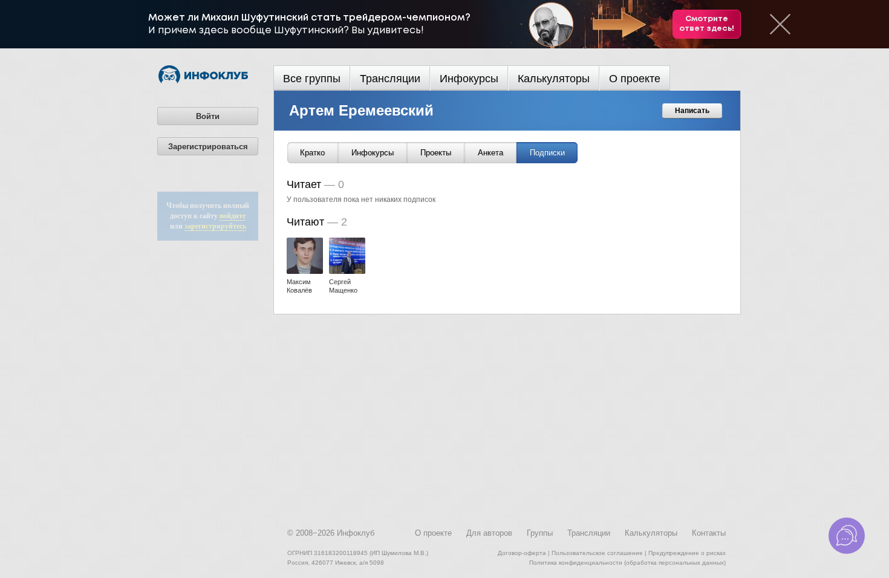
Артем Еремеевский (361, 110)
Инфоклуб (355, 532)
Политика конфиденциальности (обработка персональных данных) (627, 562)
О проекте (634, 79)
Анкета (490, 152)
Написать (692, 110)
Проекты (435, 152)
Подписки (547, 152)
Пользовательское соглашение (597, 553)
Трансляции (390, 79)
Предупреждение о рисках (687, 553)
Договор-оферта (522, 553)
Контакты (709, 532)
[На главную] (203, 81)
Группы (540, 532)
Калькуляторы (554, 79)
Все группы (311, 79)
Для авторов (489, 532)
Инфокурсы (469, 79)
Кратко (312, 152)
